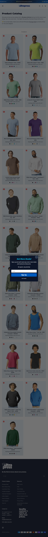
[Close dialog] (36, 257)
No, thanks (24, 278)
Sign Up (24, 275)
